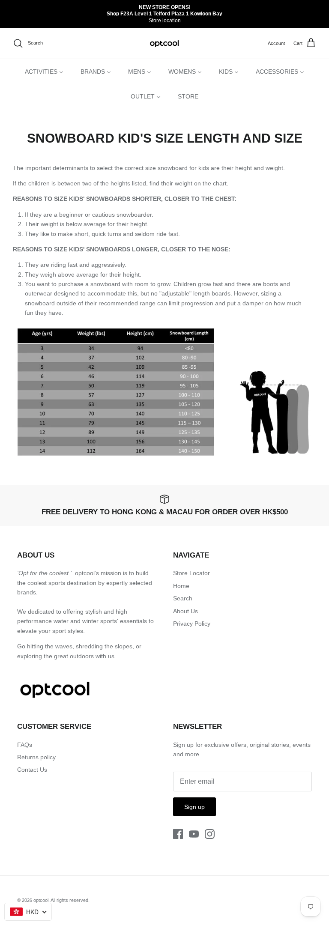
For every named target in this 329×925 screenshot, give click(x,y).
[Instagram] (210, 834)
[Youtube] (194, 834)
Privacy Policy (191, 623)
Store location (165, 21)
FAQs (24, 744)
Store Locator (191, 573)
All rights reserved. (70, 900)
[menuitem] (44, 71)
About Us (185, 611)
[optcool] (165, 43)
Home (181, 585)
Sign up (194, 806)
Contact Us (32, 769)
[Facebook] (178, 834)
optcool (40, 900)
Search (182, 598)
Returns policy (36, 757)
